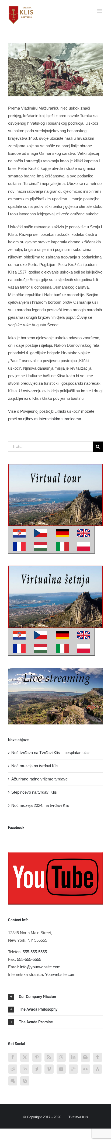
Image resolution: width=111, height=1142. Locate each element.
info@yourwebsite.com (40, 967)
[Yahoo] (24, 1069)
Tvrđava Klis (78, 1117)
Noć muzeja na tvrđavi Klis (34, 765)
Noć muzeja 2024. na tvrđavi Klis (40, 805)
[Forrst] (97, 1069)
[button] (55, 996)
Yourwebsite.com (60, 974)
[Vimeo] (49, 1069)
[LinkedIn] (73, 1057)
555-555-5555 (35, 952)
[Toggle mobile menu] (100, 11)
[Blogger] (85, 1057)
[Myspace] (12, 1080)
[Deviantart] (36, 1069)
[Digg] (73, 1069)
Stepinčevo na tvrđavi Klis (34, 792)
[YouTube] (61, 1069)
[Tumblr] (97, 1057)
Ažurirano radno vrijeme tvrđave (39, 779)
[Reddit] (12, 1069)
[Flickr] (85, 1069)
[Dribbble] (61, 1057)
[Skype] (24, 1080)
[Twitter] (24, 1057)
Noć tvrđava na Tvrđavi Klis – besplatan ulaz (50, 752)
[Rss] (49, 1057)
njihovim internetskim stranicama (52, 418)
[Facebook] (12, 1057)
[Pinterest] (36, 1057)
